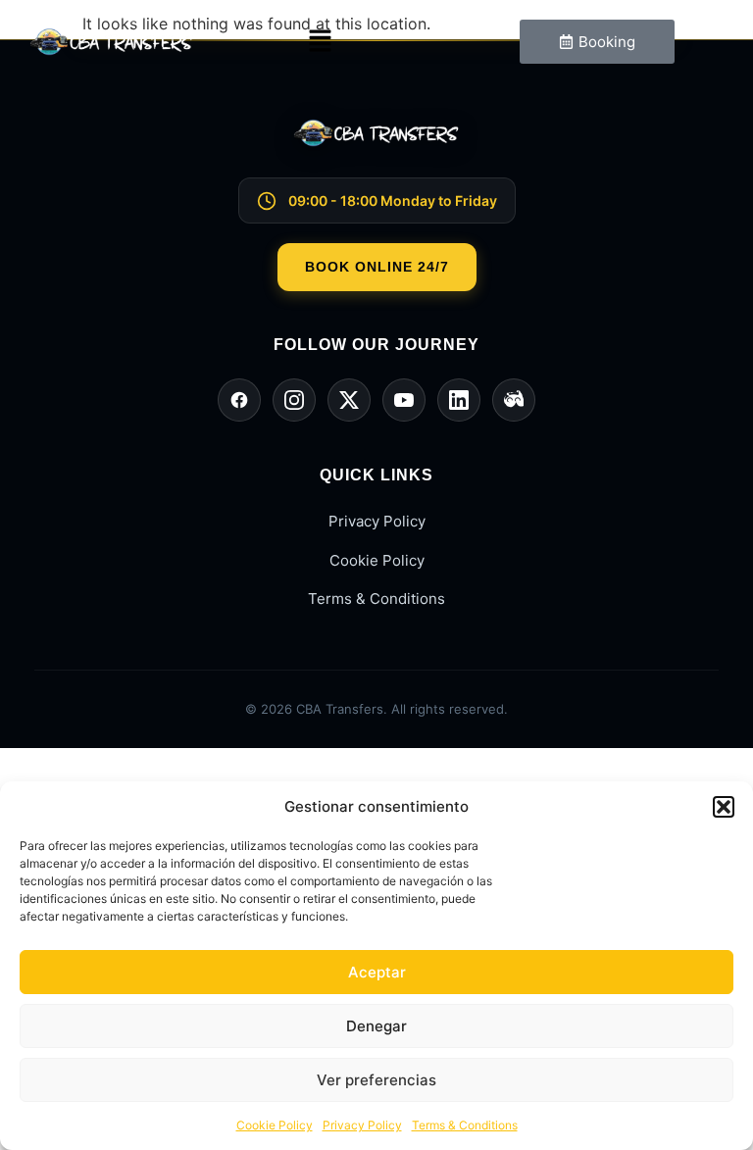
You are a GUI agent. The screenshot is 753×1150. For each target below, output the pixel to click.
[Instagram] (294, 400)
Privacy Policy (362, 1125)
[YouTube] (404, 400)
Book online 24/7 (377, 267)
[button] (723, 807)
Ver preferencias (376, 1080)
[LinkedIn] (458, 400)
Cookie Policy (274, 1125)
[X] (349, 400)
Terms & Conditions (465, 1125)
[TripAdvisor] (513, 400)
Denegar (376, 1026)
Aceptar (377, 972)
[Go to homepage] (376, 148)
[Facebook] (239, 400)
